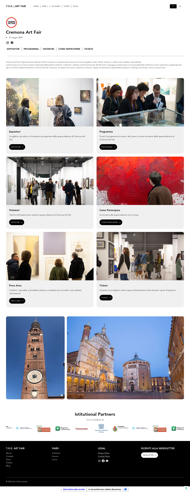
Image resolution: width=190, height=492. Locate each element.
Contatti (9, 456)
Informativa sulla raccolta (74, 489)
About (9, 453)
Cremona (56, 453)
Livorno (55, 456)
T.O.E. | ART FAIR (16, 6)
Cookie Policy (104, 456)
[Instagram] (7, 42)
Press (8, 459)
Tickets (9, 462)
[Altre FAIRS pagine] (47, 6)
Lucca (54, 459)
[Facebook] (12, 42)
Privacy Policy (104, 453)
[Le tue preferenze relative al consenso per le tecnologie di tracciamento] (186, 488)
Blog (8, 466)
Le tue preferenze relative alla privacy (104, 489)
